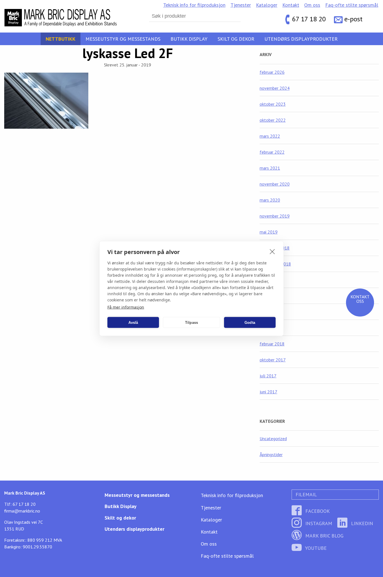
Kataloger (266, 5)
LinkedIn (361, 523)
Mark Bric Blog (323, 535)
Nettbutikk (60, 39)
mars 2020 (270, 200)
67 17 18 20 (309, 19)
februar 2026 (272, 72)
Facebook (317, 511)
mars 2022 (270, 136)
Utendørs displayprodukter (301, 39)
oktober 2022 (273, 120)
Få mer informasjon (125, 307)
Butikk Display (188, 39)
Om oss (312, 5)
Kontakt (290, 5)
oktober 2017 (273, 360)
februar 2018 (272, 344)
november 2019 (275, 216)
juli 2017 (268, 375)
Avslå (133, 322)
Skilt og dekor (236, 39)
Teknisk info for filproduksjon (194, 5)
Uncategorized (273, 438)
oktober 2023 (273, 104)
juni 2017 (268, 391)
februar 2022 (272, 152)
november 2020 (275, 184)
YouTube (315, 548)
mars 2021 (270, 168)
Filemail (305, 494)
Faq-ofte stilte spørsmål (351, 5)
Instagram (318, 523)
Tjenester (240, 5)
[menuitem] (194, 5)
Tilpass (191, 322)
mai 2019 (269, 232)
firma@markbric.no (22, 511)
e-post (353, 19)
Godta (249, 322)
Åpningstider (271, 454)
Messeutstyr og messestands (123, 39)
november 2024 (275, 88)
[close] (272, 251)
